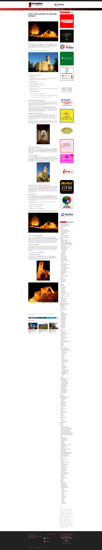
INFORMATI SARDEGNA (34, 547)
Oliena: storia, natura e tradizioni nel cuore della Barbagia (52, 331)
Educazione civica (63, 278)
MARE (33, 9)
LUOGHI (45, 9)
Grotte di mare (63, 332)
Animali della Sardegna (64, 241)
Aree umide (62, 312)
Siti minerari (62, 325)
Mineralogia (62, 415)
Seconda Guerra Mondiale (64, 464)
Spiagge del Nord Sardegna (64, 426)
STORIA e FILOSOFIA (63, 457)
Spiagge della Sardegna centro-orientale (67, 434)
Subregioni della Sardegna (35, 11)
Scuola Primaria (62, 524)
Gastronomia (62, 284)
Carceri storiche (63, 313)
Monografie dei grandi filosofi (65, 462)
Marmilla (63, 495)
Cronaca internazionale (64, 232)
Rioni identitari (63, 323)
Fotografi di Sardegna (64, 256)
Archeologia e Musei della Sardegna (66, 242)
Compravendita (63, 273)
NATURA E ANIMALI (62, 395)
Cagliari (64, 510)
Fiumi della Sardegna (64, 384)
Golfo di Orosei (71, 516)
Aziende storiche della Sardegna (65, 246)
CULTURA (52, 9)
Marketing (62, 274)
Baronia (68, 509)
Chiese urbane (64, 252)
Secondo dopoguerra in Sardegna (65, 453)
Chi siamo (62, 9)
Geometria (62, 344)
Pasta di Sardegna (63, 292)
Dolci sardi (62, 285)
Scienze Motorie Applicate (65, 373)
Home (29, 11)
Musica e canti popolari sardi (65, 260)
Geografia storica (63, 302)
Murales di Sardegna (64, 258)
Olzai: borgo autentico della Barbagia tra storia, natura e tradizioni (32, 331)
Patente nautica (63, 399)
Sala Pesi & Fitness (64, 372)
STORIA (49, 9)
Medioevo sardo (63, 445)
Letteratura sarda (63, 257)
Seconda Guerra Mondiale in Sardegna (66, 452)
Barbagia (40, 11)
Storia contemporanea (64, 466)
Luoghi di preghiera (63, 316)
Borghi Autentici (63, 482)
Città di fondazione (63, 485)
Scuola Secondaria (67, 524)
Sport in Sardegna (63, 265)
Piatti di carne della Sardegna (65, 293)
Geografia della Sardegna (64, 314)
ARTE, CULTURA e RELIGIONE (64, 224)
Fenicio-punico (63, 443)
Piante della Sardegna (65, 382)
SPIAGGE (30, 9)
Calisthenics (63, 357)
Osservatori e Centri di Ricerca (65, 264)
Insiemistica (62, 345)
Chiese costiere (64, 251)
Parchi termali (63, 322)
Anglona (63, 488)
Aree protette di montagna (64, 378)
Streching (63, 374)
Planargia (63, 502)
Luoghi (61, 310)
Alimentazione (63, 403)
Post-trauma (63, 368)
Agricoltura (62, 413)
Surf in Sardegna (64, 266)
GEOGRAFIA (61, 297)
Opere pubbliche (63, 321)
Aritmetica (61, 509)
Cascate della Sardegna (64, 383)
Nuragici (61, 521)
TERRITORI (41, 9)
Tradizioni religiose (63, 269)
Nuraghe (69, 520)
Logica (62, 346)
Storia (61, 436)
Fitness (63, 358)
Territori (31, 11)
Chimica (62, 282)
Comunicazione (63, 475)
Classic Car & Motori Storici (64, 237)
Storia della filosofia (64, 470)
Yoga (62, 375)
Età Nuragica (62, 442)
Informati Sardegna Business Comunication (64, 304)
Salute (62, 409)
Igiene (62, 364)
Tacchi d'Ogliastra (63, 391)
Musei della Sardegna (64, 259)
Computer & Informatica (64, 474)
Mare (61, 329)
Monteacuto (63, 497)
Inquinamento (63, 365)
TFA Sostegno (62, 400)
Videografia (62, 478)
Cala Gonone (67, 510)
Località (67, 517)
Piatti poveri (62, 294)
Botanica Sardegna (63, 379)
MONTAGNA (37, 9)
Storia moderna (63, 471)
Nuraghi (72, 520)
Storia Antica (63, 465)
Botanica (62, 419)
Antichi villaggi (63, 481)
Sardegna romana (63, 450)
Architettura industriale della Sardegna (67, 244)
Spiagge (61, 425)
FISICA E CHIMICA (62, 281)
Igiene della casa (63, 408)
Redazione (30, 19)
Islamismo (61, 517)
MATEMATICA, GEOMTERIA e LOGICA (65, 341)
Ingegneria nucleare (64, 477)
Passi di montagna (63, 389)
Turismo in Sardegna (63, 270)
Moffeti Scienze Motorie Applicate (65, 349)
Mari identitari (63, 336)
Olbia (67, 521)
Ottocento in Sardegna (64, 446)
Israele (64, 517)
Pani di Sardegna (63, 291)
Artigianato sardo (63, 245)
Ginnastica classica (64, 359)
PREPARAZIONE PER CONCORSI (64, 397)
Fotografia (62, 476)
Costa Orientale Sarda (63, 513)
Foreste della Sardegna (64, 385)
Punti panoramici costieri (64, 337)
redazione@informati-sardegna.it (45, 547)
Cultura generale (63, 398)
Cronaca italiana (63, 233)
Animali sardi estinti (63, 437)
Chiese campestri (64, 250)
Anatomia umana (63, 404)
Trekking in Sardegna (64, 392)
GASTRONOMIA (57, 9)
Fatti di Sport (62, 234)
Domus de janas (71, 513)
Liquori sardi (62, 289)
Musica (61, 394)
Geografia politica (63, 301)
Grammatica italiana (63, 309)
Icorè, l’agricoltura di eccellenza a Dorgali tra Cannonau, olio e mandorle (43, 331)
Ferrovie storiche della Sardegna (65, 444)
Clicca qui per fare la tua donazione (66, 543)
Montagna (61, 377)
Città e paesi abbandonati (64, 486)
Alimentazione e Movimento (65, 350)
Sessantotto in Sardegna (64, 454)
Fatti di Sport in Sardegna (64, 235)
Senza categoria (62, 422)
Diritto (62, 277)
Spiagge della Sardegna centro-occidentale (67, 433)
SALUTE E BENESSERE (63, 402)
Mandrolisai (63, 494)
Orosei (69, 521)
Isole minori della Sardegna (65, 333)
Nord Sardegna (65, 520)
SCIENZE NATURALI (62, 417)
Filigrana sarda (64, 263)
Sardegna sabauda (63, 451)
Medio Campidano (64, 496)
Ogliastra (63, 501)
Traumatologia (63, 410)
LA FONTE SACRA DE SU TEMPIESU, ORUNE (41, 50)
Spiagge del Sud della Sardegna (65, 430)
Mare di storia (63, 335)
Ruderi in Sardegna (63, 324)
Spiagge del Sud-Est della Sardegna (66, 431)
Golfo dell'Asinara (66, 516)
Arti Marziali (63, 351)
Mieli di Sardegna (63, 290)
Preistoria (62, 463)
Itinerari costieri (63, 334)
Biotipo (62, 356)
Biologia (62, 418)
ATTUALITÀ (61, 228)
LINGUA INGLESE (62, 306)
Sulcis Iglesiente (64, 503)
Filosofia (62, 458)
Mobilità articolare (64, 366)
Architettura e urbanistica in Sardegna (66, 243)
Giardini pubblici (63, 315)
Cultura (61, 238)
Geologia (62, 414)
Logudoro (63, 493)
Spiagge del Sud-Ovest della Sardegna (66, 432)
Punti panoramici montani (64, 390)
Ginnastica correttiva (65, 360)
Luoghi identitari (63, 317)
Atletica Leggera (64, 352)
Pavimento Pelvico (64, 367)
